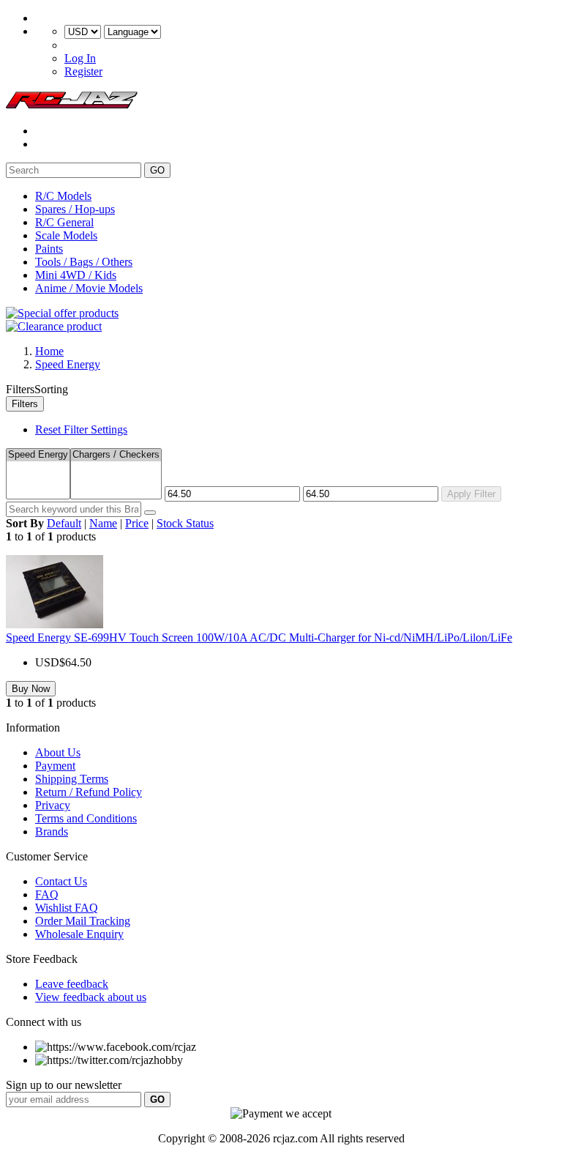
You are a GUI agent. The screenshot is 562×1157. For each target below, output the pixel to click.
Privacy (52, 805)
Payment (55, 765)
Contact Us (61, 881)
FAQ (47, 894)
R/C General (64, 222)
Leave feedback (71, 984)
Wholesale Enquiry (79, 934)
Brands (51, 831)
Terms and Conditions (86, 818)
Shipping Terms (71, 779)
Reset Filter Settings (81, 429)
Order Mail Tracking (82, 921)
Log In (80, 58)
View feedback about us (90, 997)
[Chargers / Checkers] (116, 455)
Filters (25, 403)
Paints (49, 248)
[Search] (150, 512)
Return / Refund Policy (88, 792)
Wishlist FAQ (66, 907)
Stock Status (185, 523)
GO (157, 170)
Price (137, 523)
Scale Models (66, 235)
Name (103, 523)
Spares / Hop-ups (75, 209)
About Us (57, 752)
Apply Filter (471, 493)
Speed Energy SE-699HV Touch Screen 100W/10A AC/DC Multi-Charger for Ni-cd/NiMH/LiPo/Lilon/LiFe (259, 637)
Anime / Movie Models (89, 288)
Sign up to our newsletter (63, 1085)
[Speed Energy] (38, 455)
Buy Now (31, 688)
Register (83, 71)
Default (64, 523)
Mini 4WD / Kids (75, 275)
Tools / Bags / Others (83, 262)
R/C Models (63, 196)
